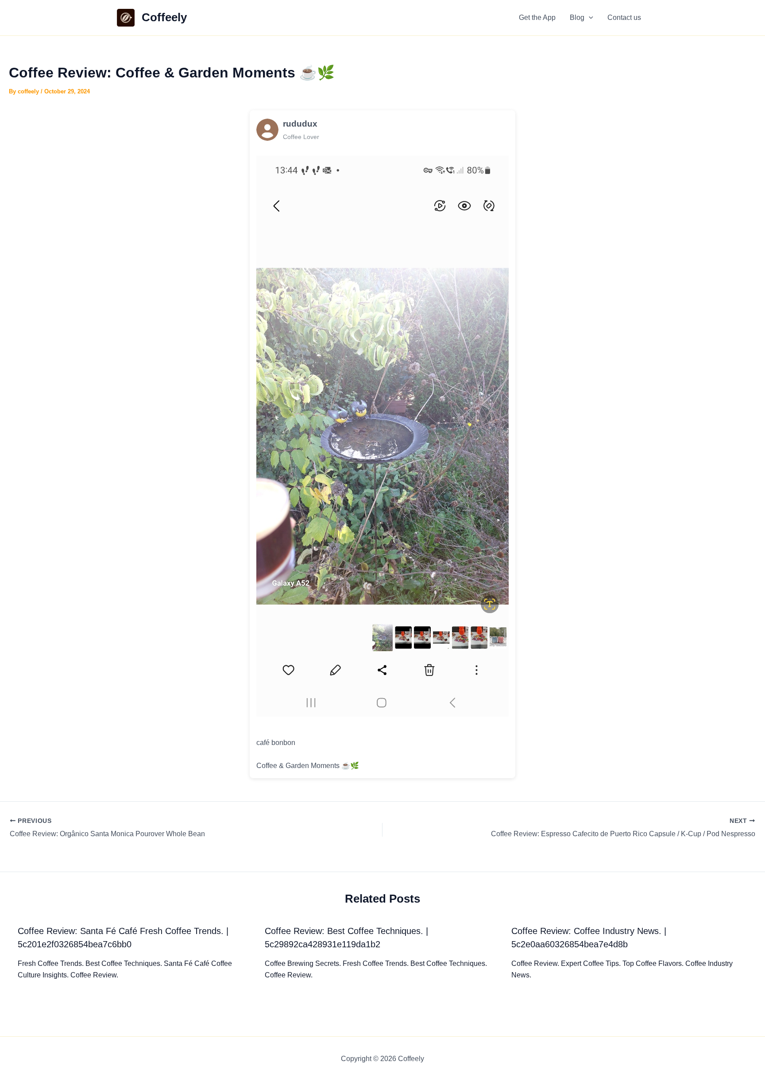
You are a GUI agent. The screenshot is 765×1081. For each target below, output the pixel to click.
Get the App (537, 17)
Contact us (624, 17)
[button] (588, 17)
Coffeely (164, 17)
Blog (577, 17)
